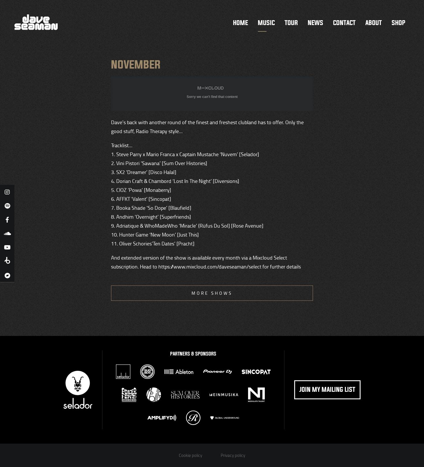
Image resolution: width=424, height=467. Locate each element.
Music (266, 23)
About (373, 23)
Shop (398, 23)
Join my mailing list (327, 389)
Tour (291, 23)
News (315, 23)
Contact (344, 23)
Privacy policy (233, 455)
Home (240, 23)
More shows (212, 293)
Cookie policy (190, 455)
